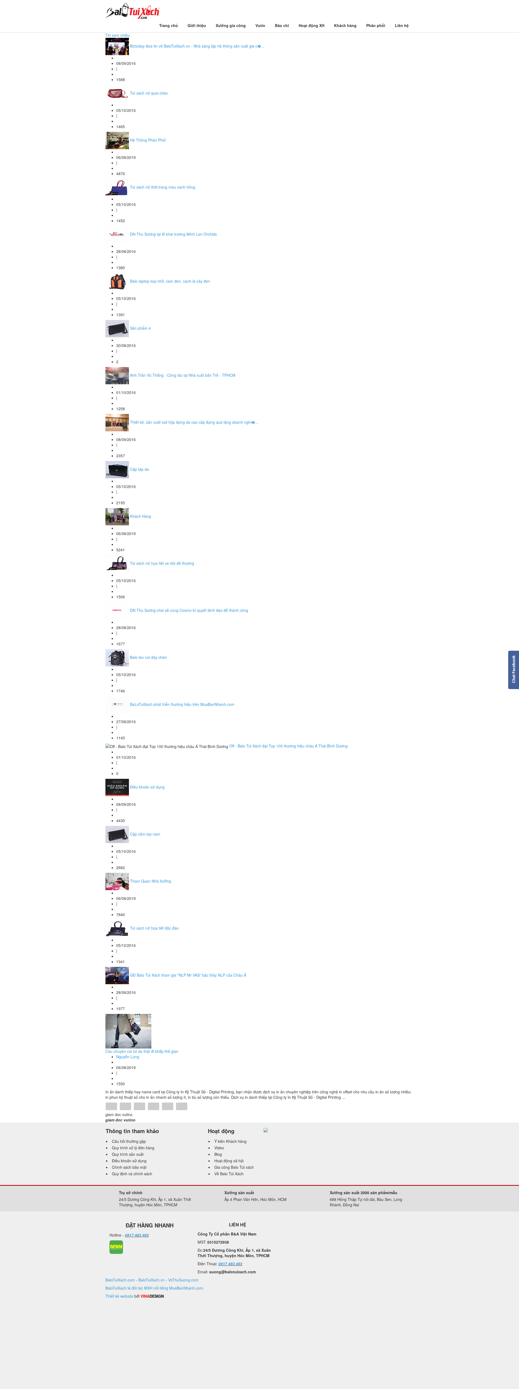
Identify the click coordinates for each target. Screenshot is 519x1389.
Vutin (260, 25)
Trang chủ (168, 25)
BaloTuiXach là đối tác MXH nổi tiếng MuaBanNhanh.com (154, 1288)
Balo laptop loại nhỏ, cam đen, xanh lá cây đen (170, 281)
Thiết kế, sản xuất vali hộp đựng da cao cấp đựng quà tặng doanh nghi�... (194, 422)
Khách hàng (345, 25)
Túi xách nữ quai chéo (149, 93)
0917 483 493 (137, 1235)
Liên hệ (402, 25)
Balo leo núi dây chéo (148, 657)
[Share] (111, 1107)
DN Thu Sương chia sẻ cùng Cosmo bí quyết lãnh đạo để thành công (189, 610)
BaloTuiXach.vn (151, 1280)
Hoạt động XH (311, 25)
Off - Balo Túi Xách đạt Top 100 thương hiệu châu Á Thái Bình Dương (288, 746)
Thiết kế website (119, 1296)
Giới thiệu (197, 25)
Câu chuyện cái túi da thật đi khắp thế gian (141, 1051)
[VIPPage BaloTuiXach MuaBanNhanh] (116, 1246)
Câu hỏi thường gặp (129, 1141)
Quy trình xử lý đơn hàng (133, 1147)
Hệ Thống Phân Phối (148, 140)
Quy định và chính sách (132, 1173)
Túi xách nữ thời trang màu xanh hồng (162, 187)
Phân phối (375, 25)
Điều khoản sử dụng (147, 787)
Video (219, 1147)
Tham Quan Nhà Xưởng (150, 881)
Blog (218, 1154)
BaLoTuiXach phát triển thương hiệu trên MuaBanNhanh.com (182, 704)
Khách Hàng (140, 516)
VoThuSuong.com (183, 1280)
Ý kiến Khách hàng (230, 1141)
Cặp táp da (139, 469)
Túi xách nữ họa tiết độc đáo (154, 928)
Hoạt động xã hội (229, 1160)
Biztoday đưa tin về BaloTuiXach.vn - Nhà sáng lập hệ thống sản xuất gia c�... (197, 46)
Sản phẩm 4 (140, 328)
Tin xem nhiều (117, 35)
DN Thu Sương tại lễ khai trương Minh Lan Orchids (173, 234)
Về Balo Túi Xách (229, 1173)
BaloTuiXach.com (120, 1280)
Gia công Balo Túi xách (234, 1167)
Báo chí (282, 25)
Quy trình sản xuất (128, 1154)
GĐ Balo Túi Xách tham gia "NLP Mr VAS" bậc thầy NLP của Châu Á (188, 975)
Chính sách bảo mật (129, 1167)
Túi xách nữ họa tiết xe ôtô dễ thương (162, 563)
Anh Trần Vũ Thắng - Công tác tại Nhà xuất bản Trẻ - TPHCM (182, 375)
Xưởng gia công (231, 25)
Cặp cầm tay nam (145, 834)
